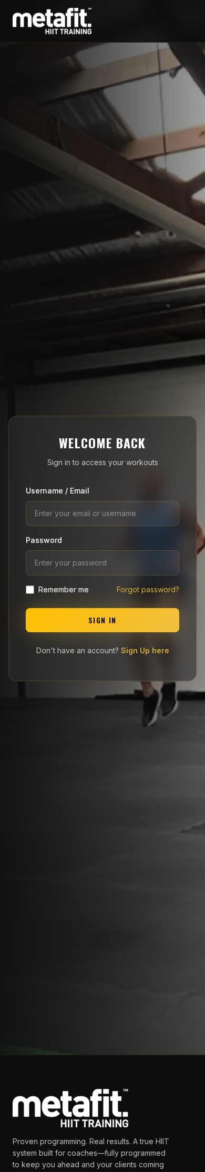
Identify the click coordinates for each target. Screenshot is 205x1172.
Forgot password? (148, 589)
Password (44, 540)
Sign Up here (145, 650)
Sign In (102, 619)
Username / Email (57, 490)
